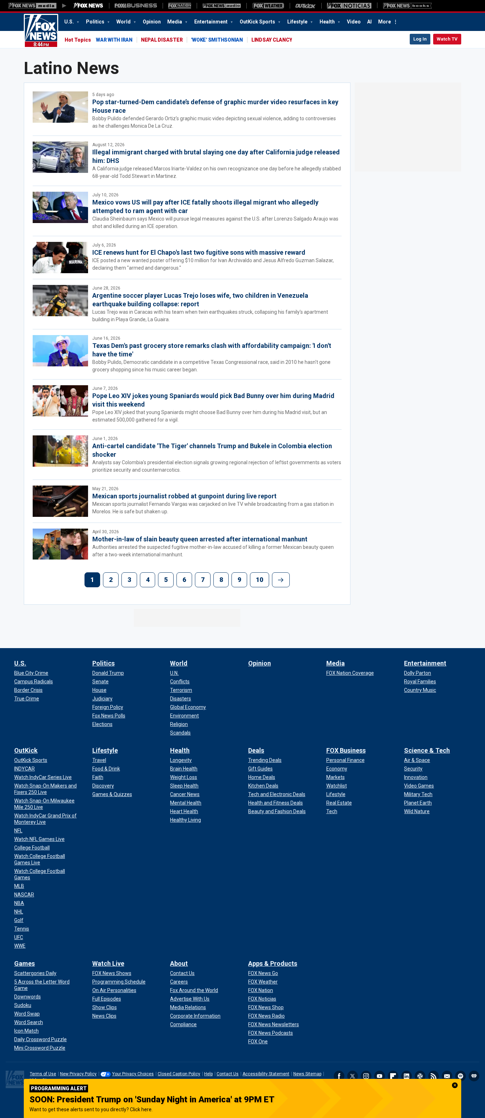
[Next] (280, 580)
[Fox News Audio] (221, 6)
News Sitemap (307, 1073)
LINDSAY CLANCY (271, 40)
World (124, 22)
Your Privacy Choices (133, 1073)
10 (259, 579)
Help (208, 1073)
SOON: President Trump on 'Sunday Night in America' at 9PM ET (151, 1099)
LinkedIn (406, 1076)
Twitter (352, 1076)
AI (369, 22)
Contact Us (228, 1073)
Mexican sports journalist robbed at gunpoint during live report (184, 496)
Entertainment (211, 22)
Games (24, 963)
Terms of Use (43, 1073)
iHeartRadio (474, 1076)
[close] (455, 1085)
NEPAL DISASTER (162, 40)
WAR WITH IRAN (114, 40)
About (179, 963)
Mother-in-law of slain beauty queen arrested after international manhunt (199, 539)
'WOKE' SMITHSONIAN (217, 40)
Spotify (460, 1076)
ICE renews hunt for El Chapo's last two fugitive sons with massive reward (198, 252)
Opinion (152, 22)
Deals (256, 750)
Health (328, 22)
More (384, 22)
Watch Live (108, 963)
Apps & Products (272, 963)
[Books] (407, 6)
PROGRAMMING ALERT (59, 1088)
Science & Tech (427, 750)
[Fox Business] (136, 6)
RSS (433, 1076)
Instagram (366, 1076)
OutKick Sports (258, 22)
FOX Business (346, 750)
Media (175, 22)
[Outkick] (305, 5)
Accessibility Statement (266, 1073)
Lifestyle (298, 22)
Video (354, 22)
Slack (420, 1076)
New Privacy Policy (78, 1073)
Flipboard (393, 1076)
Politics (95, 22)
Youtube (379, 1076)
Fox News (41, 31)
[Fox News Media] (88, 6)
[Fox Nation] (179, 6)
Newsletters (447, 1076)
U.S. (69, 22)
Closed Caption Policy (179, 1073)
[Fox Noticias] (349, 6)
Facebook (339, 1076)
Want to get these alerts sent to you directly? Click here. (91, 1109)
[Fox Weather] (268, 6)
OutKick (26, 750)
